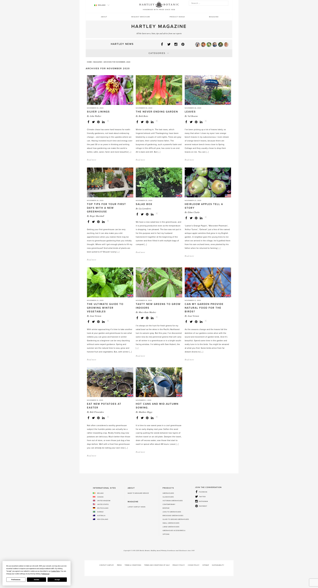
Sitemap (205, 565)
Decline (36, 580)
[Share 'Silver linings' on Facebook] (88, 121)
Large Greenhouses (171, 527)
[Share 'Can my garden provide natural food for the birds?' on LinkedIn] (201, 321)
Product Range (177, 17)
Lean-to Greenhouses (172, 512)
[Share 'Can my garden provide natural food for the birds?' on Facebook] (186, 321)
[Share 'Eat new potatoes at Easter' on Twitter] (93, 417)
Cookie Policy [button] (55, 571)
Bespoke (166, 508)
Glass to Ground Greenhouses (176, 519)
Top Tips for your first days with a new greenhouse (106, 208)
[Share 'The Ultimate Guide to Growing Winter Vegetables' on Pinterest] (98, 321)
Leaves (190, 111)
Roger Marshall (97, 215)
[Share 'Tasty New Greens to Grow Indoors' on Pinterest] (147, 317)
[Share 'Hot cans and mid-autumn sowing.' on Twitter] (142, 417)
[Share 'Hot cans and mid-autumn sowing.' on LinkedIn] (152, 417)
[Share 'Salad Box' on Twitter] (142, 214)
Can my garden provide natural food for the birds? (204, 308)
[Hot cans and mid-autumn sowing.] (159, 382)
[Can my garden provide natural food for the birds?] (208, 282)
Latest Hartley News (136, 507)
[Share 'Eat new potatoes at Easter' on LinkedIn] (103, 417)
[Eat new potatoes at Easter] (110, 382)
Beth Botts (143, 115)
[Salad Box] (159, 182)
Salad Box (144, 204)
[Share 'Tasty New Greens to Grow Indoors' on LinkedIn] (152, 317)
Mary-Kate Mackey (147, 312)
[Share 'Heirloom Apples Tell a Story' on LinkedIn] (201, 217)
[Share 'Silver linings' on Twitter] (93, 121)
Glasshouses (168, 497)
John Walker (95, 115)
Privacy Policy (179, 565)
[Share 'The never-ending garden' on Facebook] (137, 121)
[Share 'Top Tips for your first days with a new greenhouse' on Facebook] (88, 221)
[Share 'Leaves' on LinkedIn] (201, 121)
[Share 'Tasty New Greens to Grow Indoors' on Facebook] (137, 317)
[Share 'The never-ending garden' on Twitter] (142, 121)
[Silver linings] (110, 89)
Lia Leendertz (145, 208)
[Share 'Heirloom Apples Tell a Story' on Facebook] (186, 217)
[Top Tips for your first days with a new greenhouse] (110, 182)
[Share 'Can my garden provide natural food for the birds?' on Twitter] (191, 321)
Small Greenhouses (171, 523)
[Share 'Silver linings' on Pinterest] (98, 121)
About (104, 17)
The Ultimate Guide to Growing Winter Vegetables (105, 308)
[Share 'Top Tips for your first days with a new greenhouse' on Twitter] (93, 221)
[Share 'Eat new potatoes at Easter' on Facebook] (88, 417)
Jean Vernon (95, 315)
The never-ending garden (157, 111)
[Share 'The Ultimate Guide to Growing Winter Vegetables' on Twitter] (93, 321)
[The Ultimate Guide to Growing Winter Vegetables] (110, 282)
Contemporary (169, 504)
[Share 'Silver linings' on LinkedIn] (103, 121)
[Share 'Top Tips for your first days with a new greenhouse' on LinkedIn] (103, 221)
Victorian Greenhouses (173, 501)
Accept (57, 580)
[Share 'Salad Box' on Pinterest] (147, 214)
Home (89, 62)
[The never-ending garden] (159, 89)
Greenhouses (168, 493)
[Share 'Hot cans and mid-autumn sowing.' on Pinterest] (147, 417)
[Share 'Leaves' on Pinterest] (196, 121)
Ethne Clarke (194, 212)
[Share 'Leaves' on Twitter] (191, 121)
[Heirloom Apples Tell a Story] (208, 182)
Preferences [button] (45, 574)
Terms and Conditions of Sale (157, 565)
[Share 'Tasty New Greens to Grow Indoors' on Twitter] (142, 317)
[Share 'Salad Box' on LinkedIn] (152, 214)
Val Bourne (193, 115)
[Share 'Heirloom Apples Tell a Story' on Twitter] (191, 217)
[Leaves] (208, 89)
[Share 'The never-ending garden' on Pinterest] (147, 121)
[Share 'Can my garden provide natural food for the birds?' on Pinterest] (196, 321)
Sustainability (218, 565)
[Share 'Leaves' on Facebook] (186, 121)
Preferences (15, 580)
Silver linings (98, 111)
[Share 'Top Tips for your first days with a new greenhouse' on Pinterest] (98, 221)
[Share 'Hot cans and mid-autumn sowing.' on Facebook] (137, 417)
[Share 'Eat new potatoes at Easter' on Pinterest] (98, 417)
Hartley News (122, 44)
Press (119, 565)
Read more (91, 159)
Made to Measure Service (138, 493)
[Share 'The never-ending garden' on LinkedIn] (152, 121)
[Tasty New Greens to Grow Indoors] (159, 282)
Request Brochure (140, 17)
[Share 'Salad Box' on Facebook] (137, 214)
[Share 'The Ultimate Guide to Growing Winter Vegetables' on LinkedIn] (103, 321)
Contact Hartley (106, 565)
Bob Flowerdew (97, 411)
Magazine (214, 17)
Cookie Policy (193, 565)
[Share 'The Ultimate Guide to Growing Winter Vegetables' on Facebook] (88, 321)
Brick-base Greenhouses (173, 515)
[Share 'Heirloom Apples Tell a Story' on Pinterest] (196, 217)
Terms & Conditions (133, 565)
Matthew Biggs (145, 411)
